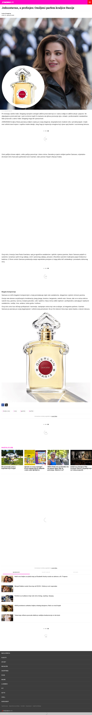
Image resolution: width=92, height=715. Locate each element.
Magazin (4, 666)
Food (3, 675)
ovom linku (54, 416)
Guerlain (22, 411)
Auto (3, 692)
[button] (90, 2)
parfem (31, 411)
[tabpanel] (46, 599)
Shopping (4, 671)
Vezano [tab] (75, 572)
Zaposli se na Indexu (14, 706)
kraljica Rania (6, 411)
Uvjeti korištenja (37, 706)
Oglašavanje (4, 706)
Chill (3, 697)
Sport (3, 662)
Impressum (29, 706)
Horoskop (5, 701)
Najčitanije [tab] (46, 572)
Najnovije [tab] (16, 572)
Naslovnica (5, 653)
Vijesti (4, 657)
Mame (3, 679)
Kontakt (23, 706)
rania (15, 411)
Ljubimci (4, 684)
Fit (2, 688)
